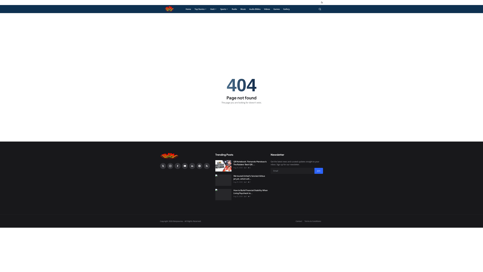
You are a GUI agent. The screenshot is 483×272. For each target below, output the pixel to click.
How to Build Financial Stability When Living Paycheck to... (250, 191)
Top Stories (200, 9)
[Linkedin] (192, 166)
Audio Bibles (254, 9)
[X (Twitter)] (163, 166)
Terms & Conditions (313, 221)
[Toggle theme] (322, 2)
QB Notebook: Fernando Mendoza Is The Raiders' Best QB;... (250, 163)
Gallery (286, 9)
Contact (299, 221)
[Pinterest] (199, 166)
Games (276, 9)
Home (188, 9)
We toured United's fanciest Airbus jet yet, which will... (249, 177)
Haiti (212, 9)
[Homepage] (169, 9)
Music (243, 9)
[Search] (320, 9)
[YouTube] (185, 166)
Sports (223, 9)
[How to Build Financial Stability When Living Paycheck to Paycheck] (223, 194)
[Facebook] (178, 166)
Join (318, 170)
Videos (267, 9)
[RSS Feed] (207, 166)
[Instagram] (170, 166)
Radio (234, 9)
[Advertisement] (241, 33)
